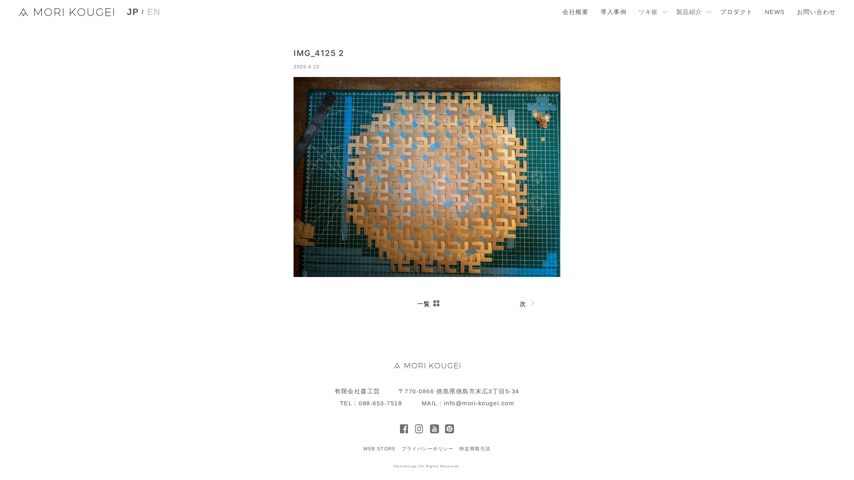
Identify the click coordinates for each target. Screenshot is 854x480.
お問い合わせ (816, 12)
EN (154, 12)
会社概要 (575, 12)
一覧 (423, 304)
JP (133, 12)
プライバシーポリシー (427, 448)
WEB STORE (379, 448)
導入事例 (613, 12)
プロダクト (736, 12)
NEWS (775, 12)
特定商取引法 (474, 448)
